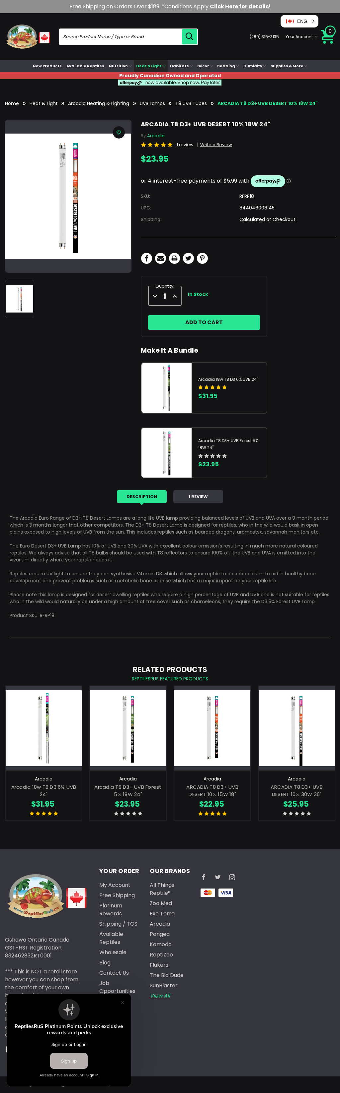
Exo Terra (162, 913)
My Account (114, 885)
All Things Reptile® (162, 889)
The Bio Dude (167, 975)
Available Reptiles (85, 66)
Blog (105, 962)
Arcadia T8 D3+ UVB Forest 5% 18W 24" (127, 790)
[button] (299, 21)
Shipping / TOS (118, 924)
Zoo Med (161, 903)
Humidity (252, 66)
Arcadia (160, 924)
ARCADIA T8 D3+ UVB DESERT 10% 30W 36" (297, 790)
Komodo (161, 944)
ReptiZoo (161, 954)
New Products (47, 66)
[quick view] (43, 736)
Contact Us (114, 973)
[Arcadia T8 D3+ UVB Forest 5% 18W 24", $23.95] (128, 728)
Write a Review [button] (216, 145)
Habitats (179, 66)
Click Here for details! (240, 6)
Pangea (160, 934)
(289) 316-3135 (264, 36)
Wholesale (113, 952)
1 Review (198, 496)
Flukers (159, 965)
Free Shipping (117, 895)
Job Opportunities (117, 987)
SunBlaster (164, 985)
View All (160, 996)
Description (142, 496)
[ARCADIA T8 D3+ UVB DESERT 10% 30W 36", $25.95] (297, 728)
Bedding (226, 66)
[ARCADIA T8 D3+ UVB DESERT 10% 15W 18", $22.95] (212, 728)
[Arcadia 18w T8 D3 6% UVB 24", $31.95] (44, 728)
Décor (203, 66)
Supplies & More (287, 66)
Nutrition (118, 66)
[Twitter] (188, 258)
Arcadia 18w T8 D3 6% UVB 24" (228, 379)
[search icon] (189, 36)
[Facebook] (146, 258)
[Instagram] (232, 877)
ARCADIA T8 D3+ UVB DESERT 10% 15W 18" (212, 790)
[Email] (160, 258)
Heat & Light (149, 66)
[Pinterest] (202, 258)
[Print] (174, 258)
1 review (185, 145)
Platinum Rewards (110, 909)
